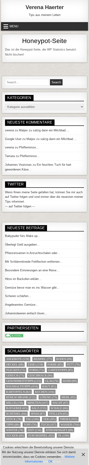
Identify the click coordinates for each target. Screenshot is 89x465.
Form (36, 370)
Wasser (69, 424)
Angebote (17, 359)
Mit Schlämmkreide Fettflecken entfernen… (34, 261)
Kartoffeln (18, 392)
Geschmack (40, 375)
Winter (14, 430)
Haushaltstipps (22, 386)
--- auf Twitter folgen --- (20, 206)
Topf (30, 424)
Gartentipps (60, 370)
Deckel (15, 364)
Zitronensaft (59, 430)
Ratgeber (16, 408)
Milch (14, 402)
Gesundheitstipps (23, 381)
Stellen (58, 413)
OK (50, 461)
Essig (35, 364)
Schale (59, 408)
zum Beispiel (41, 435)
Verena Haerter (45, 7)
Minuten (37, 402)
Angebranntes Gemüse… (21, 304)
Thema (68, 419)
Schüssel (16, 413)
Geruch (15, 375)
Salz (39, 408)
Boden (64, 359)
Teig (49, 419)
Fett (73, 364)
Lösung (48, 397)
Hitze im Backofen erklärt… (23, 279)
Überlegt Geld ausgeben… (22, 244)
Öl (63, 435)
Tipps (12, 424)
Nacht (60, 402)
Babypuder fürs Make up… (22, 236)
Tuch (48, 424)
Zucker (15, 435)
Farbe (55, 364)
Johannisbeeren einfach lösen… (26, 313)
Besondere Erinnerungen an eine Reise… (32, 270)
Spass (38, 413)
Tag (32, 419)
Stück (13, 419)
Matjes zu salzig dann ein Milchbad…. (44, 130)
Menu (14, 26)
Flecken (15, 370)
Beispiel (43, 359)
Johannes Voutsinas (18, 164)
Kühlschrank (20, 397)
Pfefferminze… (29, 147)
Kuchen (44, 392)
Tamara (10, 156)
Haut (49, 386)
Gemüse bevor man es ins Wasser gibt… (32, 287)
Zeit (34, 430)
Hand (70, 381)
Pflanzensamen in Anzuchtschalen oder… (32, 253)
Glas (51, 381)
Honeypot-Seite (44, 40)
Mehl (68, 397)
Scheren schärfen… (18, 296)
